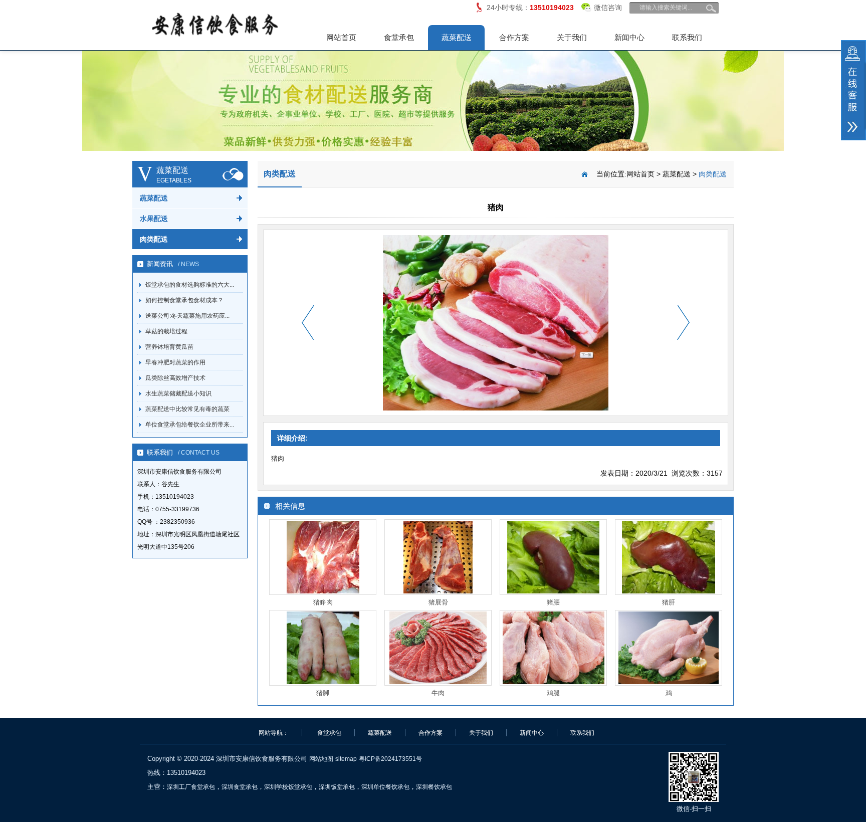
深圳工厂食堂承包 (191, 786)
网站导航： (274, 732)
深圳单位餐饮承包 (385, 786)
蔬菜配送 (457, 37)
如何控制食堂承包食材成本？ (184, 300)
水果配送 (154, 219)
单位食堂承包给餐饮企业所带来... (189, 424)
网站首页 (341, 37)
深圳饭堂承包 (337, 786)
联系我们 (687, 37)
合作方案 (514, 37)
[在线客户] (853, 90)
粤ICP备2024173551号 (390, 758)
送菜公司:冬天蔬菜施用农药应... (187, 315)
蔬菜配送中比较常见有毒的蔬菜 (187, 409)
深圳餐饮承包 (434, 786)
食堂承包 (399, 37)
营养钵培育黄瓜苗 (169, 346)
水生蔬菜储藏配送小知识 (178, 393)
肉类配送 (154, 239)
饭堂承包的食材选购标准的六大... (189, 284)
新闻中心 (629, 37)
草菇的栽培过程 (166, 331)
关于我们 (572, 37)
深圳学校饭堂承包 (288, 786)
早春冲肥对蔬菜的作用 (175, 362)
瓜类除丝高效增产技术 (175, 377)
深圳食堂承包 (240, 786)
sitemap (346, 758)
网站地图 (321, 758)
